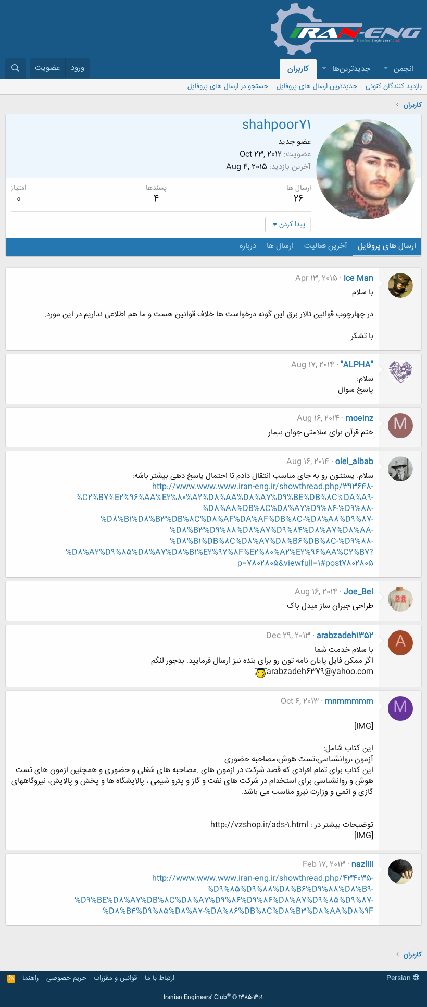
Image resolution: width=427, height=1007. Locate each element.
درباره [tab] (248, 246)
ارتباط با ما (159, 978)
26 (299, 199)
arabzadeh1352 (345, 635)
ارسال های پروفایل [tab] (387, 246)
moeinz (359, 418)
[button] (385, 69)
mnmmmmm (349, 701)
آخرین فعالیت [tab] (325, 246)
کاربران (298, 69)
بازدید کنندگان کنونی (394, 86)
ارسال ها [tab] (280, 246)
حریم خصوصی (66, 978)
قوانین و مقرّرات (115, 978)
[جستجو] (15, 68)
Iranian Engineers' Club (214, 997)
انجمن (404, 69)
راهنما (30, 978)
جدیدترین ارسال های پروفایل (317, 86)
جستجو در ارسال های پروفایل (227, 86)
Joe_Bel (358, 592)
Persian (399, 978)
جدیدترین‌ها (351, 69)
